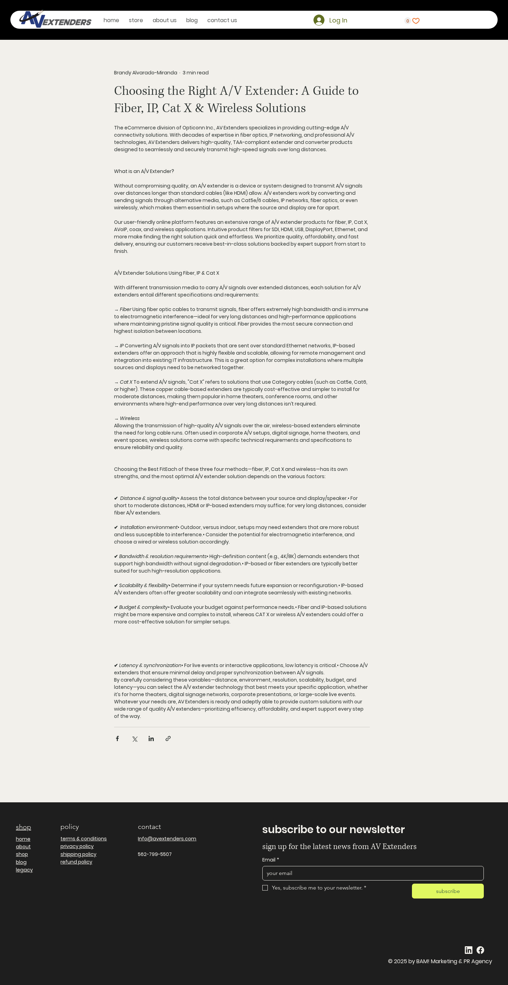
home (23, 839)
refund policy (76, 861)
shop (23, 827)
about (23, 846)
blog (21, 862)
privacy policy (77, 846)
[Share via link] (168, 738)
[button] (407, 20)
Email (270, 860)
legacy (24, 869)
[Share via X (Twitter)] (134, 738)
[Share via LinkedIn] (151, 738)
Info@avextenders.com (167, 838)
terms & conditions (83, 838)
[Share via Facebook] (117, 738)
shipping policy (78, 854)
